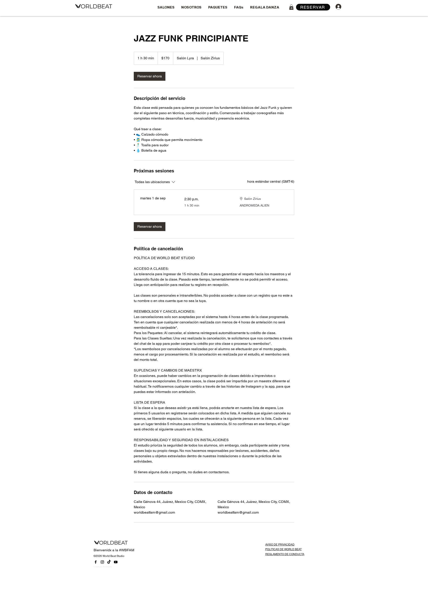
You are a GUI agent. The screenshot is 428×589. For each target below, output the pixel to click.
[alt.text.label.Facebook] (95, 562)
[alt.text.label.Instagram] (102, 562)
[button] (291, 7)
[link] (149, 76)
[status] (270, 181)
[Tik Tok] (109, 562)
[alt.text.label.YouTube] (115, 562)
